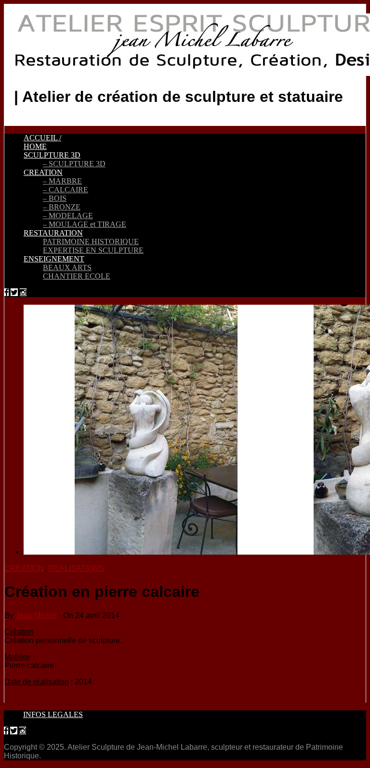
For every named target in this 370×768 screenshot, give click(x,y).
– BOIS (54, 198)
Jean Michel (36, 615)
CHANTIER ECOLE (76, 276)
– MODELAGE (68, 215)
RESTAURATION (53, 233)
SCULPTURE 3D (52, 155)
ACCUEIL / (42, 138)
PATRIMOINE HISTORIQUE (91, 241)
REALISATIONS (76, 568)
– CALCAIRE (65, 190)
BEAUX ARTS (67, 267)
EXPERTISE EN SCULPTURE (93, 250)
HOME (35, 146)
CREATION (43, 172)
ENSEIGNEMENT (54, 259)
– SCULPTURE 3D (74, 164)
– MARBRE (62, 181)
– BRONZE (61, 207)
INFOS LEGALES (53, 714)
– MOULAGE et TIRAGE (84, 224)
